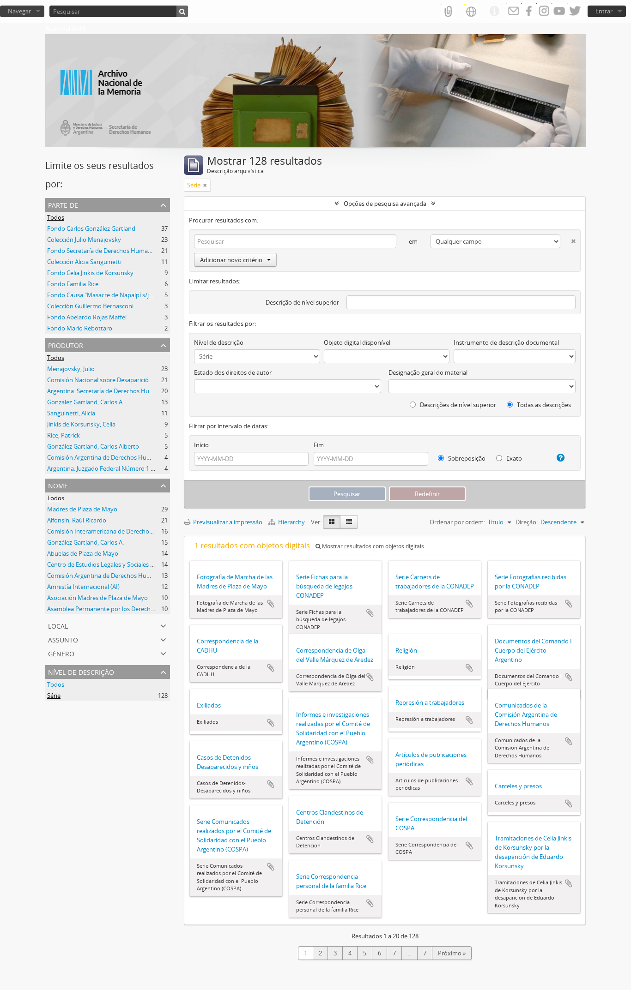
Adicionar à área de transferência (270, 603)
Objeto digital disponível (357, 342)
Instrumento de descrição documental (506, 342)
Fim (319, 445)
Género (61, 653)
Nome (58, 485)
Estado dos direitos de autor (233, 372)
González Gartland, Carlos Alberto (93, 446)
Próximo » (452, 953)
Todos (55, 217)
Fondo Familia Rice (72, 284)
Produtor (65, 344)
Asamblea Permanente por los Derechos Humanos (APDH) (127, 609)
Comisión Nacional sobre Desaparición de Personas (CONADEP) (133, 380)
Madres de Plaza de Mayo (82, 509)
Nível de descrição (81, 671)
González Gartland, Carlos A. (85, 402)
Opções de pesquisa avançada (385, 203)
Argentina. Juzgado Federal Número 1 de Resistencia (118, 468)
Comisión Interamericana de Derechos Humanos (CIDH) (123, 531)
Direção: (527, 522)
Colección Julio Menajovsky (84, 239)
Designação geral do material (427, 372)
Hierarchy (291, 522)
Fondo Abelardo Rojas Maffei (87, 317)
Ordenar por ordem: (457, 522)
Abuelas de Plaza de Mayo (82, 553)
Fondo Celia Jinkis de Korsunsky (90, 273)
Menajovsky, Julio (71, 369)
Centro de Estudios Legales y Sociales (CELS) (107, 564)
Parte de (63, 204)
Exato (513, 458)
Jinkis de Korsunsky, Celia (81, 424)
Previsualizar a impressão (227, 522)
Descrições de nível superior (457, 405)
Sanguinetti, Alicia (71, 413)
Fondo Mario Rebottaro (79, 328)
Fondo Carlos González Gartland (91, 228)
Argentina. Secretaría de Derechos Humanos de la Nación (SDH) (133, 391)
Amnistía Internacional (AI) (83, 586)
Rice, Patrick (63, 435)
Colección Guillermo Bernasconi (90, 306)
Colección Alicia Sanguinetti (84, 262)
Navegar (19, 11)
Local (58, 625)
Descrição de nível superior (302, 302)
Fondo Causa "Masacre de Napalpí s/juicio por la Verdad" (124, 295)
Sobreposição (466, 458)
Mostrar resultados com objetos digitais (372, 546)
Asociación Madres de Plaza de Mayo (97, 598)
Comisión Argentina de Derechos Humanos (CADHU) (119, 457)
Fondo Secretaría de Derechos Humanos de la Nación (120, 250)
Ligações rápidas (494, 11)
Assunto (63, 639)
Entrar (604, 11)
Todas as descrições (543, 405)
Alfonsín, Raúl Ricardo (76, 520)
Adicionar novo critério (231, 260)
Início (201, 445)
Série (54, 695)
